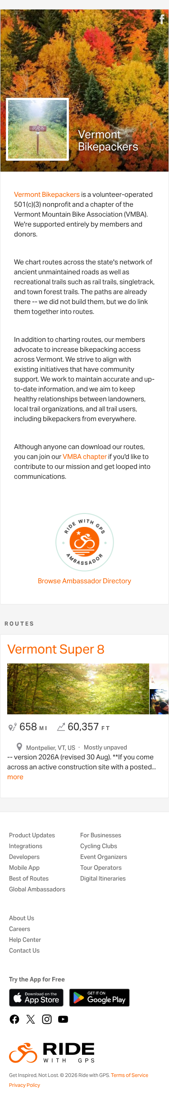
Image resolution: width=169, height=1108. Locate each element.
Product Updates (32, 835)
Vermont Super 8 (56, 649)
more (15, 776)
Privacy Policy (24, 1085)
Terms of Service (129, 1075)
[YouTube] (63, 1019)
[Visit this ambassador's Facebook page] (164, 20)
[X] (30, 1019)
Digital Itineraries (103, 879)
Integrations (25, 846)
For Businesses (100, 835)
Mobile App (24, 868)
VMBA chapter (85, 456)
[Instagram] (46, 1019)
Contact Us (24, 951)
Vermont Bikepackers (47, 194)
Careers (19, 929)
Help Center (25, 940)
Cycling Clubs (98, 846)
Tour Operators (101, 868)
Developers (24, 857)
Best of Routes (29, 879)
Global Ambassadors (37, 889)
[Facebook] (14, 1019)
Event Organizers (103, 857)
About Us (21, 918)
